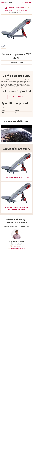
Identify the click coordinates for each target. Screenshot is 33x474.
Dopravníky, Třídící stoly (12, 10)
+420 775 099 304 (18, 246)
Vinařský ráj (6, 8)
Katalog (11, 7)
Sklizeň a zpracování (22, 7)
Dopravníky (24, 10)
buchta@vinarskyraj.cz (18, 248)
